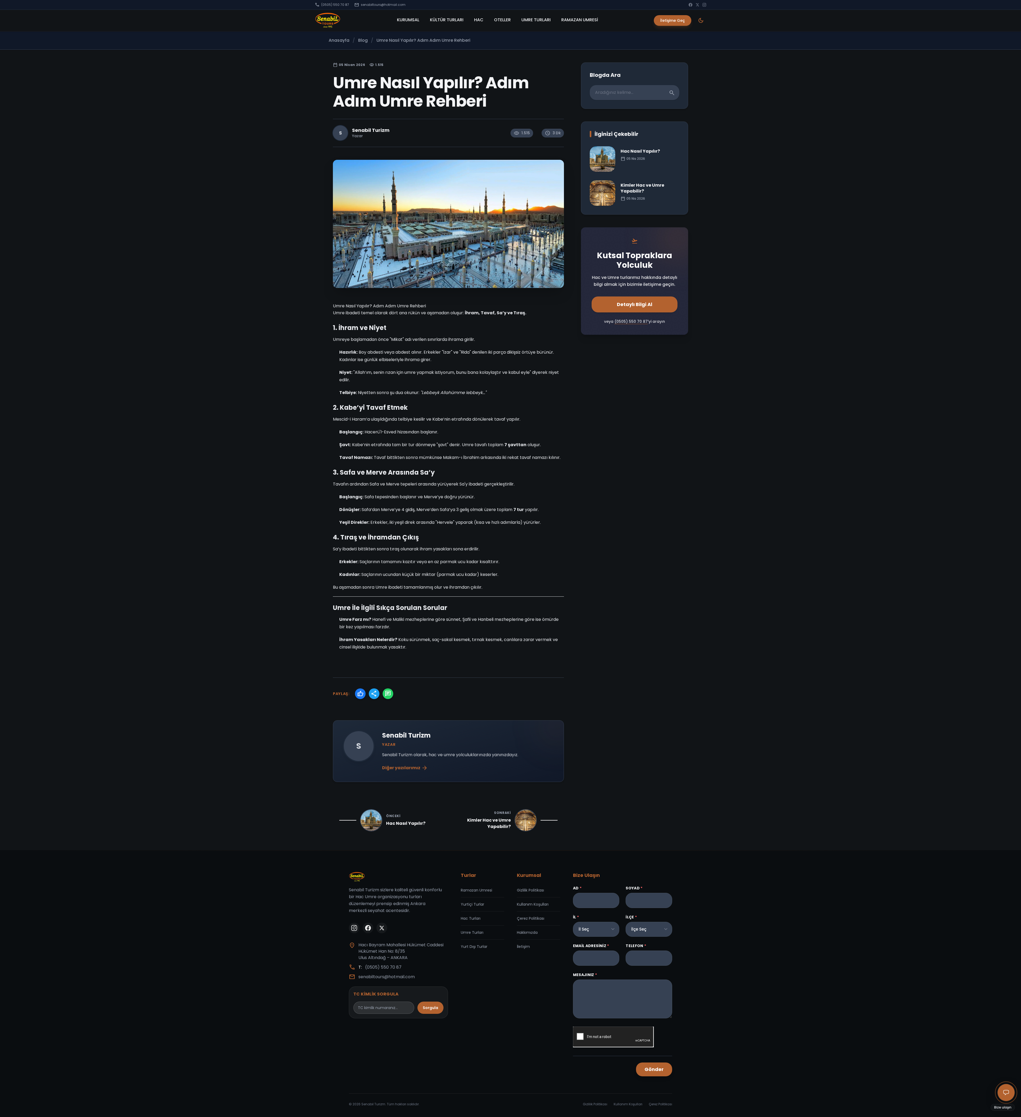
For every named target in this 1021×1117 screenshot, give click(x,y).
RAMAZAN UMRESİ (579, 20)
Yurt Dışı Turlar (474, 946)
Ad (577, 888)
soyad (634, 888)
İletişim (523, 946)
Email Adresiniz (591, 945)
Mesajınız (585, 974)
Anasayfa (339, 40)
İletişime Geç (672, 20)
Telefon (636, 945)
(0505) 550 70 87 (332, 4)
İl (576, 917)
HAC (478, 20)
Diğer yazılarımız (405, 768)
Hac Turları (470, 918)
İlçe (631, 917)
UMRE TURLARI (536, 20)
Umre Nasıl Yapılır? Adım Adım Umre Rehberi (423, 40)
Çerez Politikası (530, 918)
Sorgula (430, 1007)
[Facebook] (690, 5)
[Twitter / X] (697, 5)
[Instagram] (704, 5)
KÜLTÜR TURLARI (446, 20)
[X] (381, 928)
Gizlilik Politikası (530, 890)
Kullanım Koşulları (533, 904)
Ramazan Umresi (476, 890)
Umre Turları (472, 932)
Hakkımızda (527, 932)
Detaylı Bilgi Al (634, 304)
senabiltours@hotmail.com (379, 4)
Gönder (654, 1069)
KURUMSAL (408, 20)
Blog (363, 40)
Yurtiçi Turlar (472, 904)
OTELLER (502, 20)
